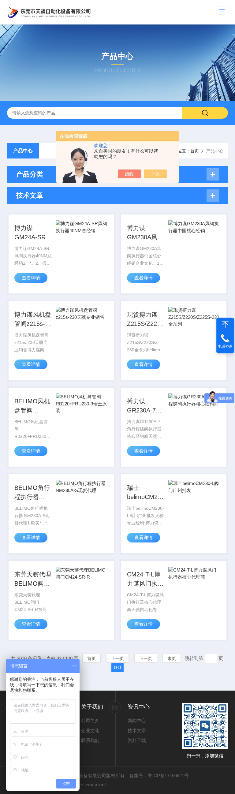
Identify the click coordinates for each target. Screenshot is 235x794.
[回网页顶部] (225, 324)
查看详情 (31, 277)
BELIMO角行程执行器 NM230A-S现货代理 (32, 492)
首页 (194, 150)
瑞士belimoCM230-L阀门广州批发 (145, 492)
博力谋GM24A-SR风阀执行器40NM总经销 (33, 233)
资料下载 (137, 740)
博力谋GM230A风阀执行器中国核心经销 (145, 233)
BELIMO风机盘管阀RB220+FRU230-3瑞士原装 (33, 406)
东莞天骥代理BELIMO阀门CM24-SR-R (32, 579)
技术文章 (137, 730)
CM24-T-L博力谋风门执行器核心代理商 (145, 579)
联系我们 (90, 740)
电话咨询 (225, 346)
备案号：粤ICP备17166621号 (159, 775)
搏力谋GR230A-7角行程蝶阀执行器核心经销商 (145, 406)
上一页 (117, 658)
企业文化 (90, 730)
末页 (171, 658)
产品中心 (23, 150)
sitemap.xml (93, 784)
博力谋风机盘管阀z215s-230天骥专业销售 (32, 319)
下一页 (145, 658)
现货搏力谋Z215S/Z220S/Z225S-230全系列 (145, 319)
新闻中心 (137, 720)
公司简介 (90, 720)
